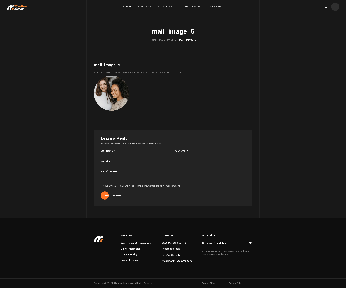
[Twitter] (220, 261)
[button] (326, 7)
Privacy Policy (236, 283)
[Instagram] (226, 261)
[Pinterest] (209, 261)
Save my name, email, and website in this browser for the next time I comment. (141, 185)
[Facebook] (203, 261)
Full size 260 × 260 (171, 72)
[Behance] (231, 261)
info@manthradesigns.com (177, 260)
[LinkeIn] (214, 261)
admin (153, 72)
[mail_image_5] (111, 77)
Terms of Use (208, 283)
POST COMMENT (114, 195)
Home (153, 40)
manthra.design (126, 283)
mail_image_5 (167, 40)
